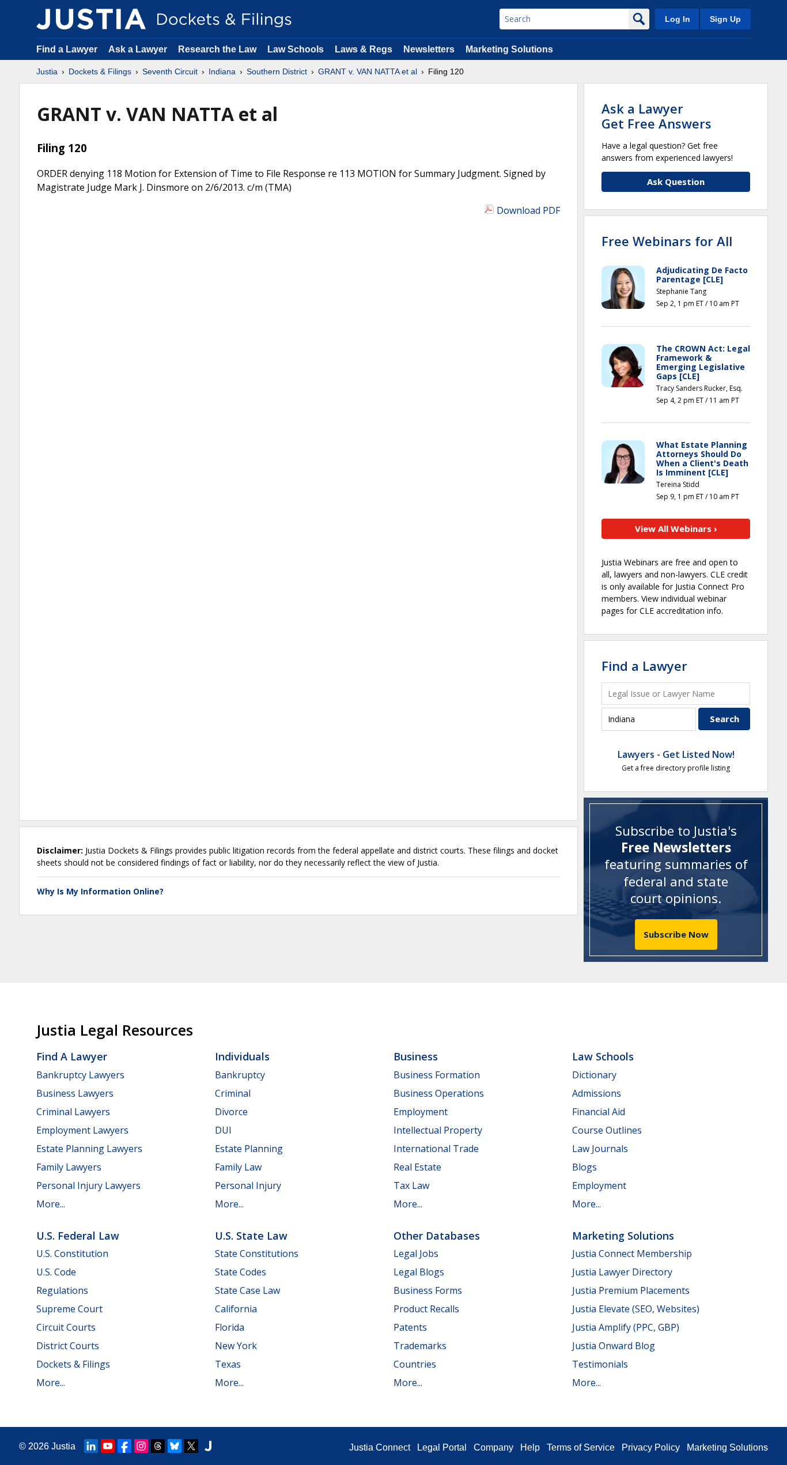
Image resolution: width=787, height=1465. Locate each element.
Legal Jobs (416, 1253)
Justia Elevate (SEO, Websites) (635, 1308)
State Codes (240, 1272)
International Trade (436, 1148)
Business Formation (437, 1074)
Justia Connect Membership (632, 1253)
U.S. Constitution (72, 1253)
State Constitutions (256, 1253)
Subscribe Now (676, 934)
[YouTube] (108, 1446)
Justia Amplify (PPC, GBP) (625, 1327)
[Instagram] (141, 1446)
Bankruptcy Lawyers (80, 1074)
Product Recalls (426, 1308)
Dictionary (594, 1074)
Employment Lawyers (82, 1130)
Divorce (231, 1111)
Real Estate (417, 1167)
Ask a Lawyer (138, 49)
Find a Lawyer (66, 49)
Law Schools (295, 49)
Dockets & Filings (73, 1364)
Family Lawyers (68, 1167)
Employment (421, 1111)
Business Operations (439, 1093)
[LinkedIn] (91, 1446)
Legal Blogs (419, 1272)
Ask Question (676, 181)
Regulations (62, 1290)
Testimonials (600, 1364)
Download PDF (528, 210)
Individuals (242, 1056)
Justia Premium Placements (631, 1290)
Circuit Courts (66, 1327)
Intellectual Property (438, 1130)
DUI (223, 1130)
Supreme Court (69, 1308)
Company (493, 1447)
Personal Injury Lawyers (88, 1185)
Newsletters (429, 49)
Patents (410, 1327)
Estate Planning (249, 1148)
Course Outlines (607, 1130)
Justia (63, 1446)
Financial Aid (598, 1111)
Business (416, 1056)
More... (50, 1204)
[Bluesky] (174, 1446)
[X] (191, 1446)
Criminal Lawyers (73, 1111)
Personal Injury (248, 1185)
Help (530, 1447)
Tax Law (411, 1185)
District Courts (67, 1345)
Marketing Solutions (509, 49)
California (236, 1308)
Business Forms (428, 1290)
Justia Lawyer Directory (622, 1272)
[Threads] (158, 1446)
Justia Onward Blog (613, 1345)
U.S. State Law (251, 1236)
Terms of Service (581, 1447)
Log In (677, 19)
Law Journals (600, 1148)
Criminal (233, 1093)
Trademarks (420, 1345)
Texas (228, 1364)
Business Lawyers (74, 1093)
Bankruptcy (240, 1074)
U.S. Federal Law (77, 1236)
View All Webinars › (676, 528)
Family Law (238, 1167)
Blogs (584, 1167)
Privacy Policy (651, 1447)
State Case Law (247, 1290)
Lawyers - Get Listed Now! (676, 754)
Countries (415, 1364)
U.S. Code (56, 1272)
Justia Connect (379, 1447)
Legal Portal (442, 1447)
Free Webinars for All (666, 240)
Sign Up (725, 19)
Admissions (596, 1093)
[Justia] (91, 19)
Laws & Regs (363, 49)
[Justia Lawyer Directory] (208, 1446)
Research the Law (217, 49)
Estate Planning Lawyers (89, 1148)
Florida (229, 1327)
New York (236, 1345)
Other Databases (437, 1236)
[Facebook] (124, 1446)
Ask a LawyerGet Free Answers (656, 116)
